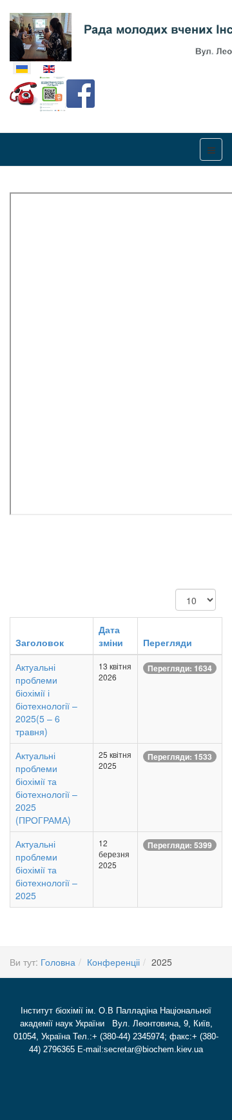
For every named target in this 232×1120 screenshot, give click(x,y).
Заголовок (39, 642)
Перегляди (167, 642)
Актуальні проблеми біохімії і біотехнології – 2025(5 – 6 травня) (46, 699)
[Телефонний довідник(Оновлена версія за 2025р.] (24, 92)
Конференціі (113, 961)
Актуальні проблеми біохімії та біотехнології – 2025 (46, 869)
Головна (58, 961)
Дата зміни (111, 636)
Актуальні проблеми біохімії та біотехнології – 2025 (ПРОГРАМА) (46, 787)
